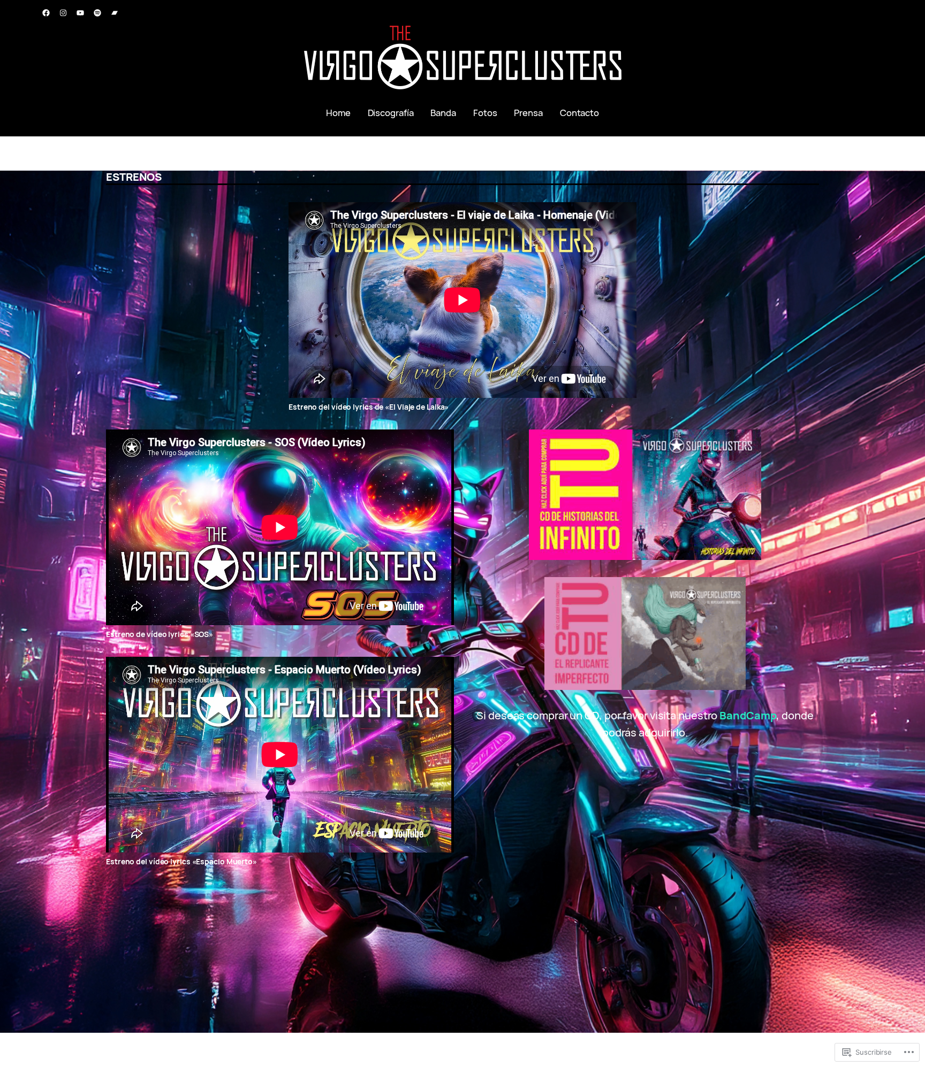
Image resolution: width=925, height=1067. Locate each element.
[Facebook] (46, 13)
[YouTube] (80, 13)
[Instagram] (63, 13)
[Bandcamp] (114, 13)
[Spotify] (97, 13)
